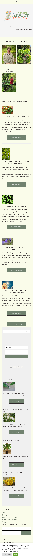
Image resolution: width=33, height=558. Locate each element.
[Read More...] (16, 401)
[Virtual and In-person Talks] (9, 64)
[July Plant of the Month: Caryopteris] (7, 245)
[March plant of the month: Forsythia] (9, 485)
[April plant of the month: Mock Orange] (9, 421)
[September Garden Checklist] (7, 114)
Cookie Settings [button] (7, 554)
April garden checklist (12, 440)
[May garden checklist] (9, 390)
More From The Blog (16, 324)
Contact (4, 522)
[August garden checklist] (7, 203)
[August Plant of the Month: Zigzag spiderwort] (6, 159)
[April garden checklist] (7, 454)
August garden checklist (16, 206)
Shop (3, 512)
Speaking (4, 515)
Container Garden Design (9, 517)
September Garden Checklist (16, 116)
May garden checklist (11, 379)
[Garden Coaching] (9, 92)
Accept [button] (15, 554)
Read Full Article (16, 137)
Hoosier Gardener (16, 15)
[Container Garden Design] (24, 64)
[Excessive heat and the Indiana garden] (7, 288)
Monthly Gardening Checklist (10, 520)
